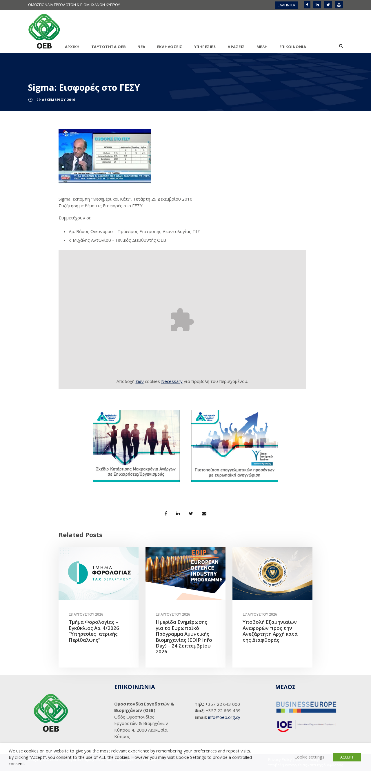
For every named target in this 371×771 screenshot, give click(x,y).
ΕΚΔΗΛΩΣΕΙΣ (170, 46)
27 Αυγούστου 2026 (260, 614)
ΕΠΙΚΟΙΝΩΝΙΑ (292, 46)
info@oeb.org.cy (224, 717)
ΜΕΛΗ (262, 46)
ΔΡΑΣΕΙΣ (236, 46)
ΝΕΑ (141, 46)
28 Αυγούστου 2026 (86, 614)
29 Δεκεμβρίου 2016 (56, 99)
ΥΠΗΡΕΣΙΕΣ (205, 46)
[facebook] (307, 4)
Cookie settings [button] (309, 757)
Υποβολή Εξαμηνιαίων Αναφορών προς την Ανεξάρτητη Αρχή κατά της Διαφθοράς (270, 631)
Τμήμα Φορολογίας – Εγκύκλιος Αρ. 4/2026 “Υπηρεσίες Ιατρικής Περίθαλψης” (94, 631)
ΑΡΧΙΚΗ (72, 46)
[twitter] (328, 4)
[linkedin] (317, 4)
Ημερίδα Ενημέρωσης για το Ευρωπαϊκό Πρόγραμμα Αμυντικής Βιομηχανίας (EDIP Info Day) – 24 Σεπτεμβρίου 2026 (184, 637)
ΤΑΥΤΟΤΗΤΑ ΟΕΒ (108, 46)
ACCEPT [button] (347, 757)
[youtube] (339, 4)
